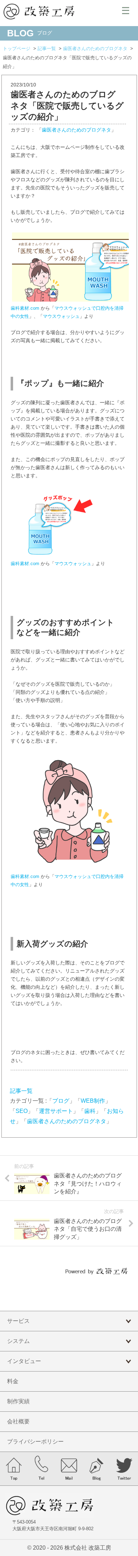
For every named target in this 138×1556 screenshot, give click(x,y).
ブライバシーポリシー (35, 1442)
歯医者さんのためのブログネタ (76, 130)
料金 (12, 1381)
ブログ (60, 1101)
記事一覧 (21, 1091)
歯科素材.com (25, 308)
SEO (22, 1111)
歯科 (90, 1111)
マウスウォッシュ (61, 316)
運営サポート (56, 1111)
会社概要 (18, 1421)
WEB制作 (93, 1101)
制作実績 (18, 1401)
